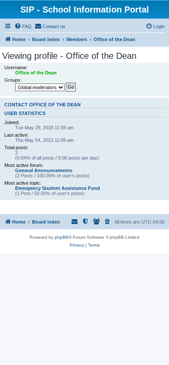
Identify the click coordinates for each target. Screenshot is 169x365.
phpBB (61, 237)
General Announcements (43, 170)
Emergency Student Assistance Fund (57, 188)
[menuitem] (23, 26)
